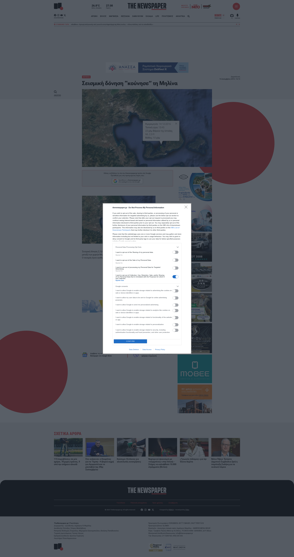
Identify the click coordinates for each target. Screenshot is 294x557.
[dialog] (147, 278)
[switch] (175, 252)
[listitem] (147, 247)
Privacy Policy (160, 349)
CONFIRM (130, 341)
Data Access (147, 349)
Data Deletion (134, 349)
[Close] (187, 208)
